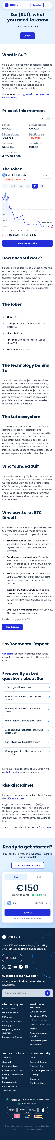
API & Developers (38, 1040)
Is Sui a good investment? (19, 687)
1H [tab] (5, 186)
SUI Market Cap (36, 143)
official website (15, 798)
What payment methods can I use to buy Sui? (23, 753)
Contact (6, 1062)
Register (37, 5)
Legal (32, 1057)
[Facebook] (26, 967)
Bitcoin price (8, 1008)
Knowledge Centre (12, 1037)
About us (7, 1057)
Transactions (9, 1090)
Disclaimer (35, 1078)
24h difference (36, 134)
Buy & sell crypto (38, 1011)
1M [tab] (28, 186)
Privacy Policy (36, 1066)
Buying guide (8, 1025)
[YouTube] (15, 967)
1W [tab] (21, 186)
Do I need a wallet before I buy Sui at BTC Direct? (24, 731)
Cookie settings (38, 1083)
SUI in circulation (10, 152)
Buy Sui (27, 35)
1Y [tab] (35, 186)
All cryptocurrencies (12, 1021)
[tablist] (23, 186)
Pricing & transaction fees (13, 1076)
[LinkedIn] (21, 967)
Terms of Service (38, 1062)
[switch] (47, 118)
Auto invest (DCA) (39, 1016)
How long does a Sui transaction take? (22, 710)
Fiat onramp (36, 1044)
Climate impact (10, 1086)
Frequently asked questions (11, 1031)
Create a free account (27, 865)
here (48, 827)
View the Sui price (27, 243)
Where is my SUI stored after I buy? (23, 720)
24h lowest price (10, 134)
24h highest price (37, 124)
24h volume (8, 143)
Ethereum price (10, 1012)
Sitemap (34, 1074)
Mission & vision (10, 1066)
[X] (4, 967)
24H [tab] (13, 186)
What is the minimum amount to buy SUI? (23, 698)
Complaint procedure (41, 1070)
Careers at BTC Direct (13, 1070)
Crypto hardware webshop (38, 1035)
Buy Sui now (12, 627)
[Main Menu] (47, 5)
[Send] (47, 993)
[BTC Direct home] (13, 5)
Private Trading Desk (40, 1024)
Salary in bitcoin (38, 1020)
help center (12, 772)
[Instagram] (9, 967)
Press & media (9, 1082)
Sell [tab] (39, 877)
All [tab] (42, 186)
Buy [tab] (16, 877)
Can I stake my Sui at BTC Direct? (22, 742)
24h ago (6, 124)
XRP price (7, 1017)
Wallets (34, 1028)
